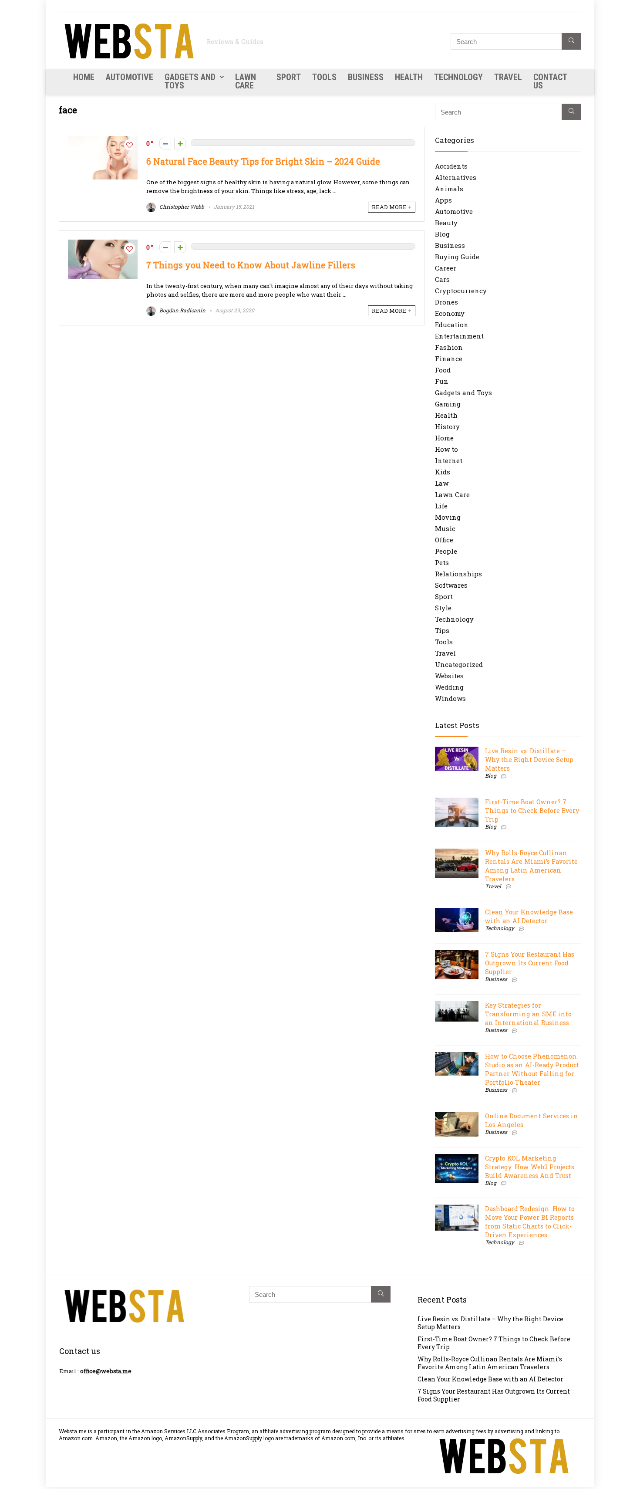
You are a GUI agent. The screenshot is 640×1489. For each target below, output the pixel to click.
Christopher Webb (181, 206)
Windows (450, 698)
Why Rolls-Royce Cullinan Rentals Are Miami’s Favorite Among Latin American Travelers (531, 866)
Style (443, 607)
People (446, 551)
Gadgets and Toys (190, 81)
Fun (441, 381)
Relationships (458, 573)
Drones (446, 302)
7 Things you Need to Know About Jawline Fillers (250, 265)
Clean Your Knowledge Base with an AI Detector (529, 916)
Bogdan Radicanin (181, 310)
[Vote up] (180, 143)
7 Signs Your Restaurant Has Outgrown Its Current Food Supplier (529, 963)
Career (445, 268)
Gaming (448, 403)
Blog (442, 234)
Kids (442, 471)
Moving (448, 517)
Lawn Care (245, 81)
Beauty (446, 222)
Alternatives (455, 177)
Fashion (449, 347)
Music (445, 528)
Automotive (129, 77)
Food (443, 369)
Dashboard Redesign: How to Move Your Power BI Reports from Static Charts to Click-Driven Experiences (530, 1222)
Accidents (451, 166)
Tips (442, 630)
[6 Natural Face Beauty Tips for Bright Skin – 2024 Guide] (103, 140)
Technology (458, 77)
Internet (448, 460)
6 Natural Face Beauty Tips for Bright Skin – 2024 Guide (263, 161)
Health (409, 77)
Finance (448, 358)
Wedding (449, 687)
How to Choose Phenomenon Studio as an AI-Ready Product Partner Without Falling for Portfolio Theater (532, 1069)
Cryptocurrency (461, 290)
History (447, 426)
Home (83, 77)
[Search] (571, 41)
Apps (443, 200)
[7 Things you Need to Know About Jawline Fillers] (103, 244)
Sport (288, 77)
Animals (449, 188)
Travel (508, 77)
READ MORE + (391, 207)
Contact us (550, 81)
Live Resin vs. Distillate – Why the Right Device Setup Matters (529, 759)
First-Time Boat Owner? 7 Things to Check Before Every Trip (532, 810)
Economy (450, 313)
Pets (442, 562)
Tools (324, 77)
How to (446, 449)
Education (451, 324)
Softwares (451, 585)
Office (444, 539)
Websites (449, 675)
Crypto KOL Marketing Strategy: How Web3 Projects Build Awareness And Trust (529, 1167)
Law (441, 483)
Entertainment (459, 336)
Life (441, 505)
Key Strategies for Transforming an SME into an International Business (528, 1014)
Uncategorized (459, 664)
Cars (442, 279)
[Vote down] (165, 143)
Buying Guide (457, 256)
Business (366, 77)
